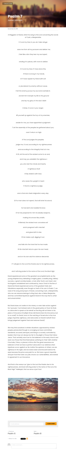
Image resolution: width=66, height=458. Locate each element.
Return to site (8, 3)
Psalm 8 (37, 433)
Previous (11, 431)
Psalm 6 (11, 433)
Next (35, 431)
